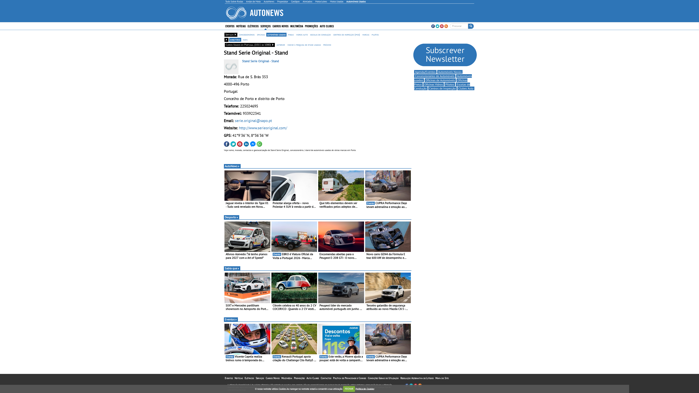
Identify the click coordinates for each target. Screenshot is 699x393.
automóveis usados (276, 34)
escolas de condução (320, 34)
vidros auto (302, 34)
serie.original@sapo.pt (253, 120)
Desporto (230, 217)
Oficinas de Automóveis (440, 80)
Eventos (229, 26)
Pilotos (449, 84)
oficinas (261, 34)
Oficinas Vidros (433, 84)
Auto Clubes (313, 378)
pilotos (375, 34)
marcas (365, 34)
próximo (327, 44)
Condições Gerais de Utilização (383, 378)
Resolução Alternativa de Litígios (417, 378)
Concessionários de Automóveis (435, 76)
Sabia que (231, 268)
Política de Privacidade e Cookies (349, 378)
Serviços (260, 378)
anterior (281, 44)
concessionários (246, 34)
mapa (245, 39)
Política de (365, 388)
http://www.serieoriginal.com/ (263, 127)
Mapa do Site (442, 378)
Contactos (326, 378)
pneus (291, 34)
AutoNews (231, 166)
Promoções (311, 26)
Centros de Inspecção (442, 88)
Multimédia (296, 26)
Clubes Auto (465, 88)
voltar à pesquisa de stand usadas (304, 44)
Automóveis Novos (450, 72)
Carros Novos (281, 26)
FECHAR (349, 388)
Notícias (239, 378)
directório (235, 39)
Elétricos (249, 378)
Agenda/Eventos (425, 72)
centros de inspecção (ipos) (346, 34)
